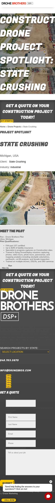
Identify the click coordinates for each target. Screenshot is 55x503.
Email (9, 429)
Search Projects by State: (19, 348)
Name (9, 412)
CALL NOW (9, 500)
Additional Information (16, 448)
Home (2, 126)
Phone (9, 438)
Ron (10, 265)
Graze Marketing (10, 493)
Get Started (7, 121)
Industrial (15, 167)
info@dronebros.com (15, 370)
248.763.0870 (9, 360)
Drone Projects (14, 126)
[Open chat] (48, 496)
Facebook (10, 398)
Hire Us (5, 268)
